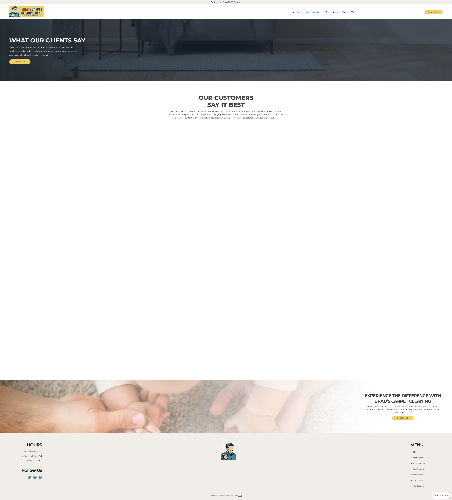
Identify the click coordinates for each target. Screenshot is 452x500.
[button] (297, 12)
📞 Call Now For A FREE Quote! (226, 2)
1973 (240, 496)
